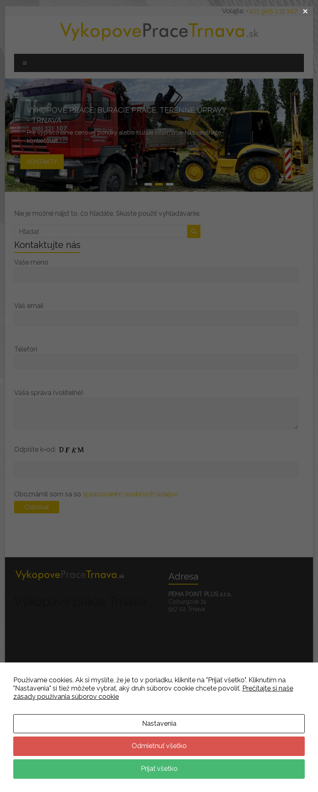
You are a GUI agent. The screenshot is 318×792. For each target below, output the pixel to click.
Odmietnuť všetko (159, 746)
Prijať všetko (159, 769)
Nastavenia (159, 723)
